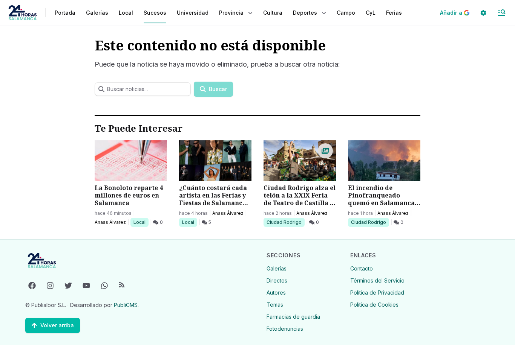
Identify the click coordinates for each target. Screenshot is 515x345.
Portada (65, 12)
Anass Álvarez (110, 222)
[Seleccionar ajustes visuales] (483, 13)
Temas (275, 304)
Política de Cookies (374, 304)
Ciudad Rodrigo (284, 222)
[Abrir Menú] (501, 12)
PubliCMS (126, 305)
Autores (276, 292)
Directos (277, 280)
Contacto (361, 268)
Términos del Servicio (377, 280)
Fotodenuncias (285, 328)
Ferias (394, 12)
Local (141, 222)
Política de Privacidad (377, 292)
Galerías (97, 12)
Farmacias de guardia (293, 316)
